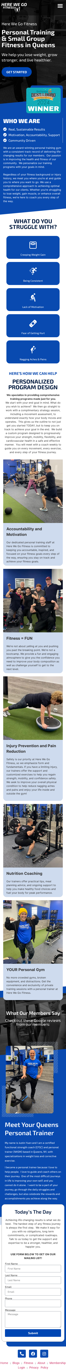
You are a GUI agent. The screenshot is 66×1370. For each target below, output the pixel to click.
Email (8, 1287)
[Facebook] (33, 1354)
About (41, 1363)
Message (10, 1310)
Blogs (16, 1363)
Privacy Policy (38, 1367)
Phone (8, 1298)
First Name (11, 1263)
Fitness (28, 1363)
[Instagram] (44, 1354)
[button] (60, 6)
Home (4, 1363)
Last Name (11, 1275)
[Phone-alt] (22, 1354)
